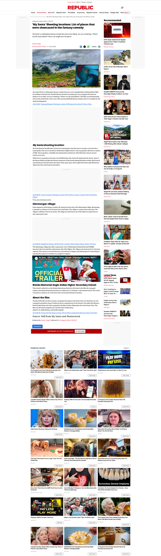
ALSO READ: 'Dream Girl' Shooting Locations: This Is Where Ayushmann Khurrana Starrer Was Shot (65, 313)
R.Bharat (78, 2)
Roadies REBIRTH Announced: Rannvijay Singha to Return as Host (116, 93)
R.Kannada (89, 2)
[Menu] (121, 7)
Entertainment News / (40, 16)
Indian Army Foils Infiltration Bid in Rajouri (116, 68)
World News (107, 146)
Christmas (37, 326)
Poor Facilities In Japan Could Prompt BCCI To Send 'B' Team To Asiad (111, 292)
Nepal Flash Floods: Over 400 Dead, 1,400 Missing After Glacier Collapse (116, 143)
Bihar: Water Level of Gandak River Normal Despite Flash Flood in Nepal (116, 218)
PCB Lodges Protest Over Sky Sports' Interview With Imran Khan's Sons (116, 267)
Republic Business (109, 46)
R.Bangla (84, 2)
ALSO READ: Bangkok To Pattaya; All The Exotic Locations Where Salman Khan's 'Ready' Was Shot (64, 244)
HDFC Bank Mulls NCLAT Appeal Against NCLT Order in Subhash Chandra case (114, 42)
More (126, 12)
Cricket (106, 171)
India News (107, 71)
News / (32, 16)
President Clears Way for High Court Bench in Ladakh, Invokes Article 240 (116, 243)
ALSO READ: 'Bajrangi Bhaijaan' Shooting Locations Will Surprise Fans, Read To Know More (62, 104)
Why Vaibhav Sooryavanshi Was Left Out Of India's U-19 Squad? (116, 168)
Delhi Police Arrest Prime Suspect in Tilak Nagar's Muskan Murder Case (116, 118)
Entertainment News (39, 47)
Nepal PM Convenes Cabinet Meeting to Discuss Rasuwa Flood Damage (116, 193)
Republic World (71, 2)
